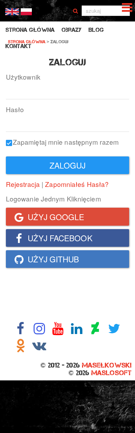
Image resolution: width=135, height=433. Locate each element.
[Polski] (26, 10)
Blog (96, 30)
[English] (12, 10)
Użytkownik (23, 76)
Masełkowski (107, 365)
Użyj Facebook (59, 237)
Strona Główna (30, 30)
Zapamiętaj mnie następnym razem (66, 141)
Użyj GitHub (52, 258)
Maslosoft (111, 373)
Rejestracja (23, 184)
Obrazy (72, 30)
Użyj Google (55, 216)
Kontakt (19, 46)
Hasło (15, 109)
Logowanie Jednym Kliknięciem (53, 198)
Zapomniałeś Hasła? (77, 184)
